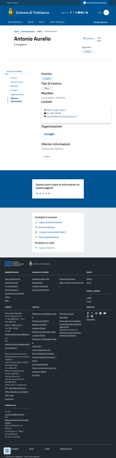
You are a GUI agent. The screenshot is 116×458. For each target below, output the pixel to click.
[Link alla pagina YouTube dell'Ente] (104, 313)
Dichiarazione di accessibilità (69, 321)
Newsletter (91, 319)
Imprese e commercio (67, 279)
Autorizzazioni (37, 282)
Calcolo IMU (36, 346)
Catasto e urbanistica (40, 286)
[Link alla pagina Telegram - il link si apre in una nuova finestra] (79, 12)
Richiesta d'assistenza (67, 335)
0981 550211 (60, 110)
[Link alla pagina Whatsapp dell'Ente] (88, 316)
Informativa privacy (66, 313)
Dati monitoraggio (11, 448)
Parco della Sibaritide (40, 364)
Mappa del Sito (66, 448)
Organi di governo (11, 289)
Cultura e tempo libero (40, 289)
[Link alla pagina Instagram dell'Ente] (96, 313)
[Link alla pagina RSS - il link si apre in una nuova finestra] (87, 12)
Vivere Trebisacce (57, 21)
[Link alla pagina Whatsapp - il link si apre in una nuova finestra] (84, 12)
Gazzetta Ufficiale (38, 328)
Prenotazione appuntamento (70, 332)
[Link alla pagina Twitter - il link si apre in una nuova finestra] (73, 12)
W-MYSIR (36, 375)
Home (16, 31)
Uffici (7, 300)
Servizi (42, 21)
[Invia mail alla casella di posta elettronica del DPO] (14, 414)
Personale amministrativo (14, 293)
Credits (47, 448)
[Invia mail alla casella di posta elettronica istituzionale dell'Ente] (17, 336)
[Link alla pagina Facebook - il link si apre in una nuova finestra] (70, 12)
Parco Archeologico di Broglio (43, 353)
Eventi (89, 301)
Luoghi (89, 297)
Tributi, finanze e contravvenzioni (71, 284)
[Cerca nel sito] (105, 12)
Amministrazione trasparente (70, 324)
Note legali (63, 317)
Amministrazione (15, 21)
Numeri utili (9, 399)
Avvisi (89, 282)
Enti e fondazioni (11, 286)
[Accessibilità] (7, 451)
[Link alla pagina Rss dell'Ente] (92, 316)
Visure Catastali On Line (41, 350)
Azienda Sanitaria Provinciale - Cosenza (44, 359)
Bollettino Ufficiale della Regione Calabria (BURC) (44, 333)
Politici (39, 31)
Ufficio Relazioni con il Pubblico (16, 391)
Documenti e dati (11, 282)
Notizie (89, 279)
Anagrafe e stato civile (40, 279)
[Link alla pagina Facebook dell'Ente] (88, 313)
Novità (30, 21)
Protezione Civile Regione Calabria (44, 315)
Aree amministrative (12, 279)
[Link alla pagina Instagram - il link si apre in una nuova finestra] (76, 12)
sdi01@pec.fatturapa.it (17, 388)
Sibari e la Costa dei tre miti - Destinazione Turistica (44, 370)
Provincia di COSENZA (40, 321)
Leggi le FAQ (64, 327)
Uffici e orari (9, 395)
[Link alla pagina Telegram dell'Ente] (100, 313)
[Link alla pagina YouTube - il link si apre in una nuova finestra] (81, 12)
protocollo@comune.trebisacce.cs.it (61, 116)
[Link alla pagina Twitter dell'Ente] (92, 313)
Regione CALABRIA (39, 324)
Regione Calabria (12, 2)
